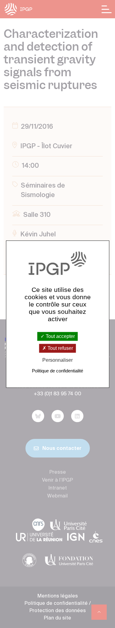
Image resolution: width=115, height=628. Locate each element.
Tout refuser (59, 348)
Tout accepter (59, 336)
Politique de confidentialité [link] (57, 370)
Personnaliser (57, 360)
